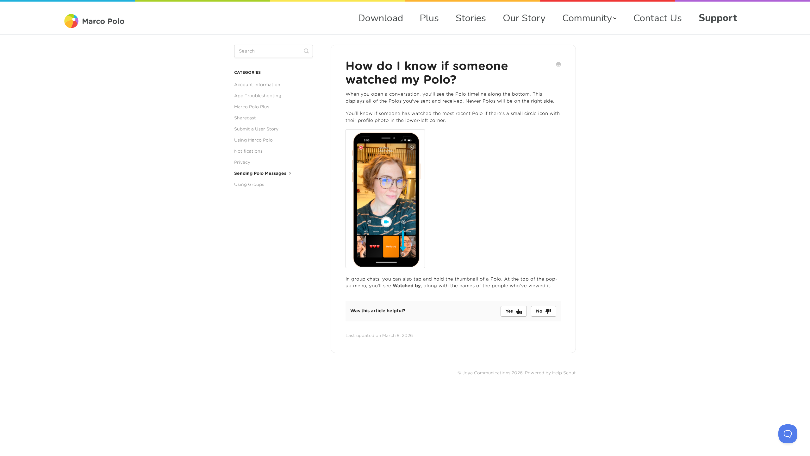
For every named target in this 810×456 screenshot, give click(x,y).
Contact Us (657, 18)
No (539, 311)
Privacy (242, 162)
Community (587, 18)
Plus (429, 18)
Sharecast (245, 117)
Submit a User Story (256, 128)
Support (718, 18)
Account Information (257, 84)
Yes (509, 311)
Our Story (524, 18)
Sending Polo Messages (261, 173)
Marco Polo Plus (251, 106)
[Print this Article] (558, 65)
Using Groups (249, 184)
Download (380, 18)
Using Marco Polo (253, 139)
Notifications (248, 151)
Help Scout (564, 372)
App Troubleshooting (257, 95)
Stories (471, 18)
